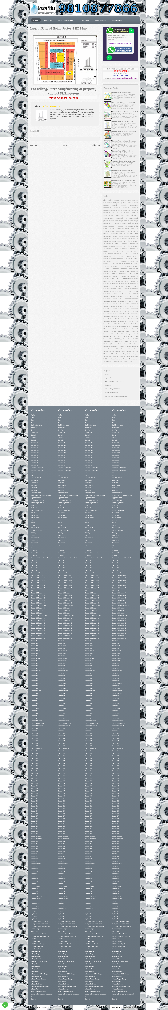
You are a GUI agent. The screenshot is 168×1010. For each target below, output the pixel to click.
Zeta (126, 361)
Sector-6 (128, 309)
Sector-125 (123, 274)
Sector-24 (134, 291)
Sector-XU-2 (112, 329)
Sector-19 (134, 289)
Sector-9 (106, 324)
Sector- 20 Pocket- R (118, 264)
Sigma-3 (106, 331)
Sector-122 (114, 274)
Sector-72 (134, 316)
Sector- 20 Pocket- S (38, 633)
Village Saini (107, 356)
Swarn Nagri (117, 336)
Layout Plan (117, 20)
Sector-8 (106, 319)
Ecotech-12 (134, 205)
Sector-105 (123, 269)
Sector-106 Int (133, 269)
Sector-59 (121, 309)
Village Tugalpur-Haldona (40, 986)
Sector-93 (129, 324)
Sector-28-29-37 (125, 294)
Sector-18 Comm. (132, 286)
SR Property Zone (124, 1007)
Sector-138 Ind (108, 279)
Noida (136, 226)
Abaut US (48, 20)
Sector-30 (106, 296)
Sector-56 (134, 306)
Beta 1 (117, 200)
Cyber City (118, 203)
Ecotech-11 (124, 205)
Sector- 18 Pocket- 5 (38, 583)
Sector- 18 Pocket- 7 (38, 588)
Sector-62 (114, 311)
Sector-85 (113, 321)
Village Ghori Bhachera (39, 961)
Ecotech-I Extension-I (38, 470)
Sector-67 (106, 316)
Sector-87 (120, 321)
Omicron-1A (107, 231)
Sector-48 (114, 304)
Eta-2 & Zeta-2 (125, 213)
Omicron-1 (134, 229)
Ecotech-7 (106, 210)
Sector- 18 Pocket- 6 (121, 244)
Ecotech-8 (114, 210)
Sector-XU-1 (35, 904)
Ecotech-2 (116, 208)
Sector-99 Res (121, 326)
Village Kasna (120, 351)
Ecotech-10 (115, 205)
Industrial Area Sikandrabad (127, 218)
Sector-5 (128, 304)
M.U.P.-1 (111, 223)
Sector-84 (106, 321)
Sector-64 (118, 314)
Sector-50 (134, 304)
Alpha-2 (112, 200)
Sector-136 (134, 276)
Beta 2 (123, 200)
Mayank (135, 1007)
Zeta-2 (131, 361)
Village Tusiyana (116, 359)
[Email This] (31, 131)
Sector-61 (106, 311)
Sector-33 (120, 296)
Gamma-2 (106, 215)
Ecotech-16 (107, 208)
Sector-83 (134, 319)
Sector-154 (125, 284)
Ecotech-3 (125, 208)
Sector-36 (106, 299)
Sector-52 (113, 306)
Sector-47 (106, 304)
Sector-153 (116, 284)
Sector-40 (127, 299)
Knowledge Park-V (37, 503)
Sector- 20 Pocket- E (118, 251)
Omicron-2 (115, 231)
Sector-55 (127, 306)
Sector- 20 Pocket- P (121, 261)
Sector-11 (115, 271)
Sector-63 (122, 311)
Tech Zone (127, 336)
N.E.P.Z (126, 226)
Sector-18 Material (109, 289)
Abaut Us (108, 385)
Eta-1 (113, 213)
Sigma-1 (128, 329)
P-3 (128, 231)
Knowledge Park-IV (122, 221)
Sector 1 (116, 236)
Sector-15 (127, 281)
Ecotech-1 (106, 205)
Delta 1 (125, 203)
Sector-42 (106, 301)
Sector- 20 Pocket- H (115, 254)
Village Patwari (116, 354)
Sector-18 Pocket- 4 (124, 289)
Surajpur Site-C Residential (40, 926)
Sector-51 (106, 306)
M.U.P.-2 (118, 223)
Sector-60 (134, 309)
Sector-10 (108, 269)
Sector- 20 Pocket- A (125, 246)
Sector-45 (127, 301)
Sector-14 (118, 279)
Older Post (96, 145)
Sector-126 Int (133, 274)
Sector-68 (114, 316)
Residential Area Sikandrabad (41, 558)
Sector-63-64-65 (108, 314)
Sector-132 (116, 276)
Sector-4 (120, 299)
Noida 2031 (107, 229)
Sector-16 (106, 286)
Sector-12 (106, 274)
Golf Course (115, 215)
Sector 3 (128, 236)
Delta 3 (135, 203)
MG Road (34, 513)
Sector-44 (120, 301)
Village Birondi (114, 346)
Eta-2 (117, 213)
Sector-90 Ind (114, 324)
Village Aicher (128, 344)
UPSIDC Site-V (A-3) (37, 946)
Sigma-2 (135, 329)
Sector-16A (114, 286)
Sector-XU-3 (121, 329)
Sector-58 (114, 309)
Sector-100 (115, 269)
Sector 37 (107, 239)
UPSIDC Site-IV (36, 939)
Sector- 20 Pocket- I (131, 254)
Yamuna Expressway (130, 359)
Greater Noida (108, 218)
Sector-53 (120, 306)
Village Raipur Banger (130, 354)
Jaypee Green (108, 221)
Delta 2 (130, 203)
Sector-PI (129, 326)
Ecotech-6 (134, 208)
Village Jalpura (108, 351)
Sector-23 (127, 291)
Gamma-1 (134, 213)
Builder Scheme (132, 200)
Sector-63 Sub (132, 311)
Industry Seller (35, 1007)
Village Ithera (133, 349)
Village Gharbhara (126, 346)
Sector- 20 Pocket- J (110, 256)
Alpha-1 (106, 200)
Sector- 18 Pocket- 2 (110, 241)
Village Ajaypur (36, 954)
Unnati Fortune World (38, 934)
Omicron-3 (122, 231)
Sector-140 (125, 279)
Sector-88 (127, 321)
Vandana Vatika (117, 344)
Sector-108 (107, 271)
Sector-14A (119, 281)
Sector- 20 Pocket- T (111, 266)
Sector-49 (121, 304)
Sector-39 (114, 299)
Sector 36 (134, 236)
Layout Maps (109, 378)
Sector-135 (125, 276)
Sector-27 (115, 294)
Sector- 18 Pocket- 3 (125, 241)
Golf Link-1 (125, 215)
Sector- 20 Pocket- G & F (39, 605)
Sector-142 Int (110, 281)
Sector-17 (122, 286)
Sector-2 (106, 291)
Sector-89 (134, 321)
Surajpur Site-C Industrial (113, 334)
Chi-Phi (112, 203)
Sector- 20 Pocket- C (121, 249)
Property (85, 20)
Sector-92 (122, 324)
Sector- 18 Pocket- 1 (130, 239)
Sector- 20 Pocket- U (125, 266)
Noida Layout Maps (111, 392)
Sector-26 (106, 294)
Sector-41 (134, 299)
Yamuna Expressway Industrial (114, 361)
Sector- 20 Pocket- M (110, 259)
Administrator (51, 106)
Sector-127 (107, 276)
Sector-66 (134, 314)
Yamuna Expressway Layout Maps (116, 396)
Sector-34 (127, 296)
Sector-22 (120, 291)
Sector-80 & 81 (116, 319)
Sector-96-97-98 (110, 326)
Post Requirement (66, 20)
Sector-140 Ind (36, 691)
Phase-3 (122, 234)
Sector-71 (127, 316)
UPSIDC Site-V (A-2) (125, 341)
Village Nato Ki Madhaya (39, 974)
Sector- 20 (113, 246)
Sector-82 (126, 319)
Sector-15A (134, 284)
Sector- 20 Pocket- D (38, 600)
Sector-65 (126, 314)
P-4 (130, 231)
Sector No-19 (116, 239)
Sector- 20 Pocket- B (38, 595)
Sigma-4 (113, 331)
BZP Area (106, 203)
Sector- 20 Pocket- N (125, 259)
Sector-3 (135, 294)
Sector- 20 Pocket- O (38, 623)
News (131, 226)
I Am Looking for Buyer (112, 389)
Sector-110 (134, 271)
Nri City (127, 229)
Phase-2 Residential (110, 234)
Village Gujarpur (121, 349)
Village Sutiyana (119, 356)
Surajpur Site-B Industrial (128, 331)
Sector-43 (113, 301)
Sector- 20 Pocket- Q (38, 628)
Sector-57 (106, 309)
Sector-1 (34, 640)
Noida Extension (118, 229)
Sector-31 (113, 296)
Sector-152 (107, 284)
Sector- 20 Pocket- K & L (128, 256)
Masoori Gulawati (128, 223)
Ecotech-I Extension (124, 210)
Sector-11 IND (124, 271)
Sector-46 (134, 301)
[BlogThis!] (33, 131)
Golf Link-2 (134, 215)
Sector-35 (134, 296)
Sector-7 (120, 316)
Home (35, 20)
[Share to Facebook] (38, 131)
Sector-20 (113, 291)
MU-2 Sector (119, 226)
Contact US (100, 20)
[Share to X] (36, 131)
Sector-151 (134, 281)
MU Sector (111, 226)
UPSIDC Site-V (113, 341)
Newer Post (33, 145)
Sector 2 (122, 236)
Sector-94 (34, 894)
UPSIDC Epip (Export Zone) (123, 339)
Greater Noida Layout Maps (114, 381)
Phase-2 (135, 231)
